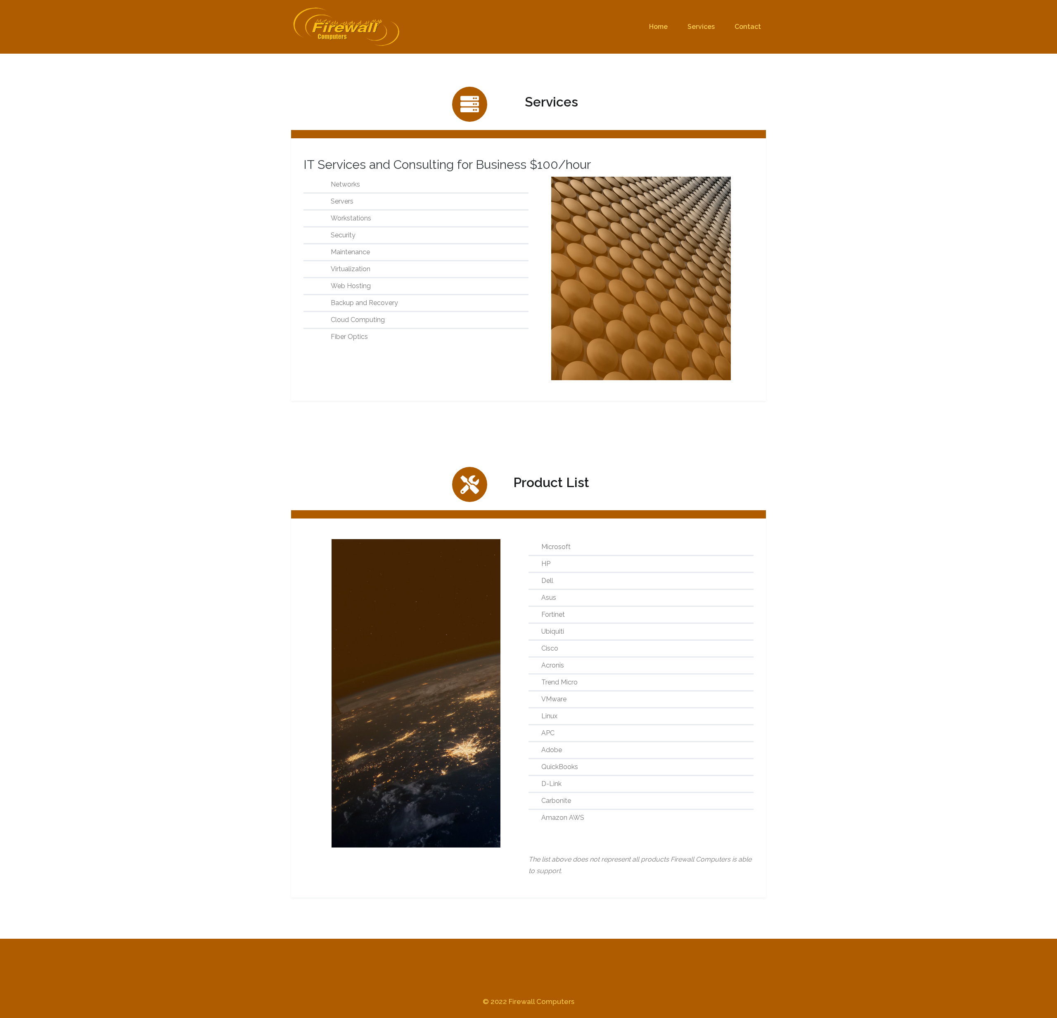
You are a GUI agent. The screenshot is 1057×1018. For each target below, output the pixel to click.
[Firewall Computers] (347, 27)
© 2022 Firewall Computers (528, 1001)
